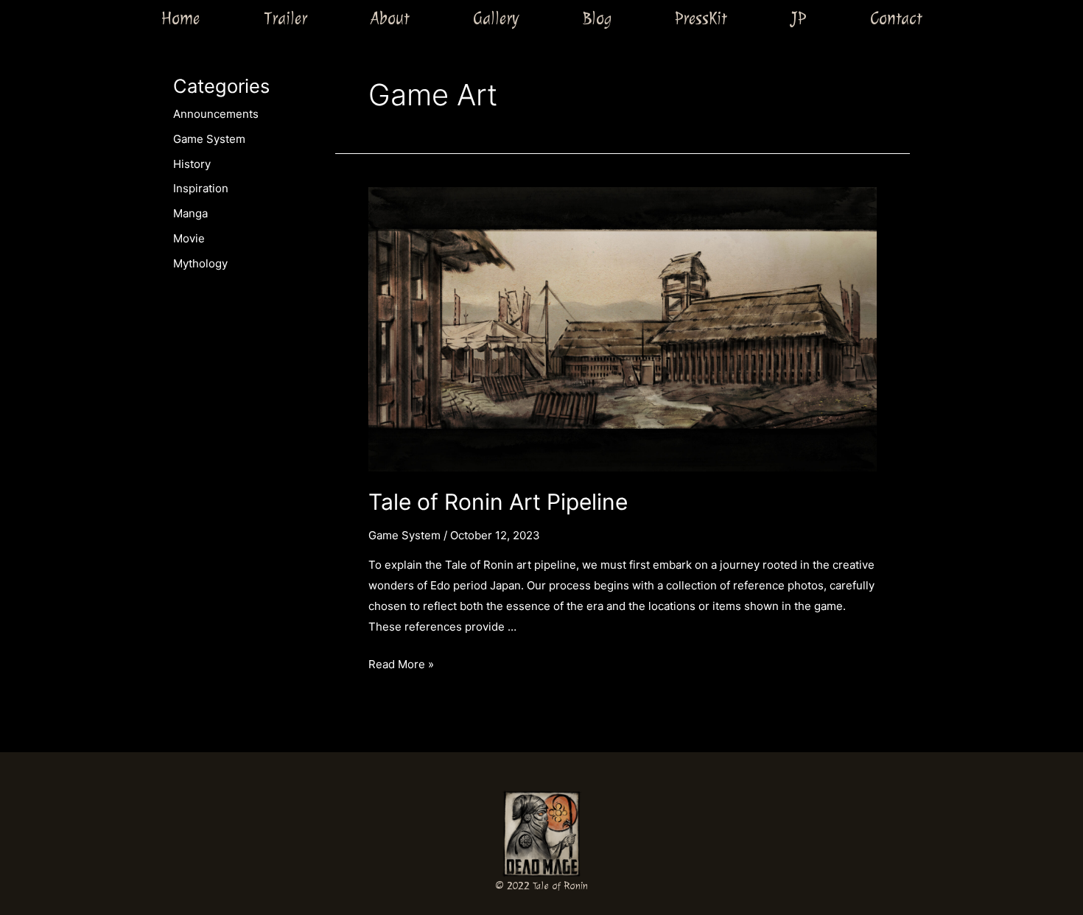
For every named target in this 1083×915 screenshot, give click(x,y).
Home (180, 18)
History (192, 164)
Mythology (200, 263)
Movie (189, 238)
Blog (597, 18)
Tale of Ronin (560, 886)
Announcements (216, 114)
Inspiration (200, 188)
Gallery (496, 18)
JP (798, 18)
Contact (896, 18)
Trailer (285, 18)
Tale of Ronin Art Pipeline (498, 501)
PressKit (701, 18)
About (390, 18)
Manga (190, 213)
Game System (209, 139)
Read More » (401, 664)
